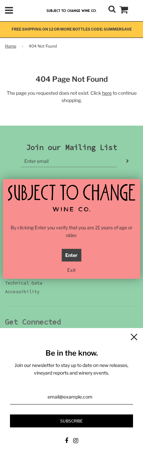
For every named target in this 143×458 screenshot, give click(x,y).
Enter (71, 255)
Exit (71, 270)
